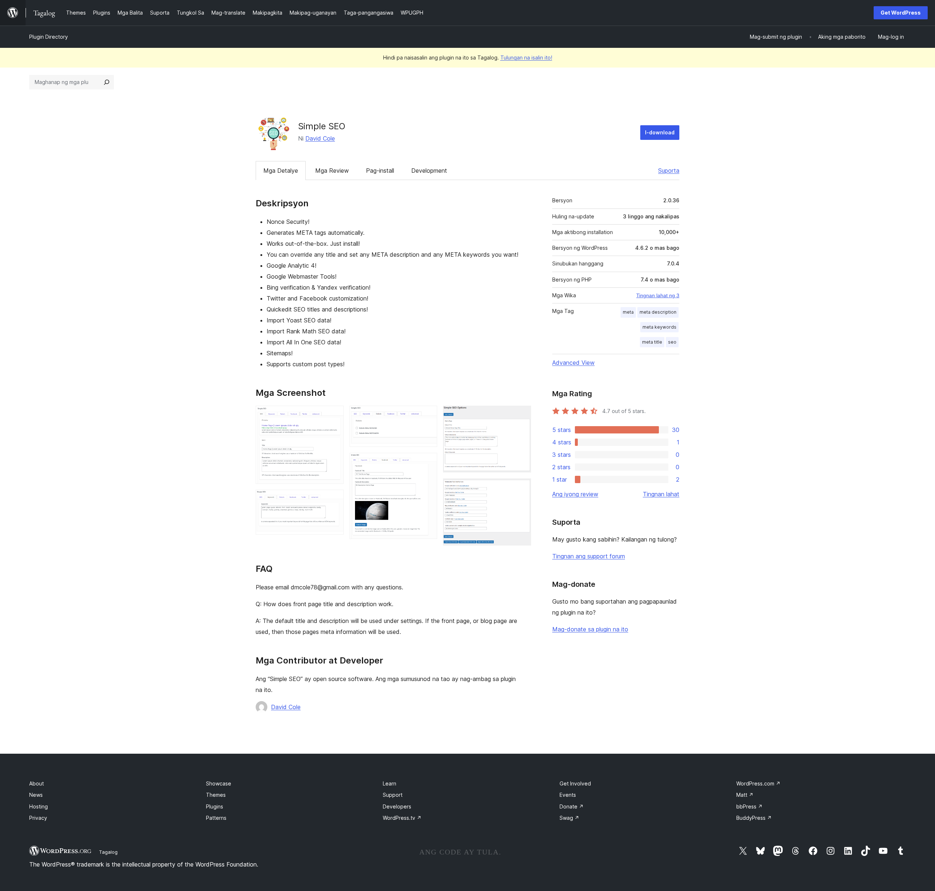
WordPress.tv (402, 818)
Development (429, 170)
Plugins (214, 806)
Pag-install (380, 170)
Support (392, 795)
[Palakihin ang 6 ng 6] (521, 488)
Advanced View (573, 362)
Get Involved (575, 783)
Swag (569, 818)
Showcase (218, 783)
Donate (572, 806)
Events (568, 795)
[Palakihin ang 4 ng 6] (427, 462)
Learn (389, 783)
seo (672, 342)
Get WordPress (901, 12)
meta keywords (659, 327)
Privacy (38, 818)
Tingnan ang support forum (588, 556)
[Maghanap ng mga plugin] (106, 82)
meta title (652, 342)
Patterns (216, 818)
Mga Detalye (280, 170)
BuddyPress (754, 818)
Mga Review (332, 170)
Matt (744, 795)
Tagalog (108, 852)
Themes (216, 795)
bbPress (749, 806)
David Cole (320, 138)
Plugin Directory (48, 37)
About (36, 783)
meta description (658, 312)
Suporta (668, 170)
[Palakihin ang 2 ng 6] (333, 499)
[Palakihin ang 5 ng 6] (521, 415)
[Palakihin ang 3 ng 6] (427, 415)
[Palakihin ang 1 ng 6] (333, 415)
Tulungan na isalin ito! (526, 57)
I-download (660, 132)
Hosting (38, 806)
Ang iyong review (575, 494)
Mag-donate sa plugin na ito (590, 629)
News (36, 795)
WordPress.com (758, 783)
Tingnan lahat (661, 494)
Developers (397, 806)
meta (628, 312)
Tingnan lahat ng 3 (657, 295)
